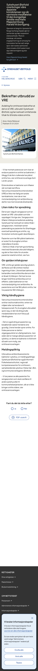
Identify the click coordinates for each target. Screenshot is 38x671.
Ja (15, 408)
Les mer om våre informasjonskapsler (18, 631)
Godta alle (19, 650)
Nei (25, 408)
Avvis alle (19, 656)
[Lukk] (32, 618)
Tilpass (19, 662)
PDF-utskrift (21, 417)
